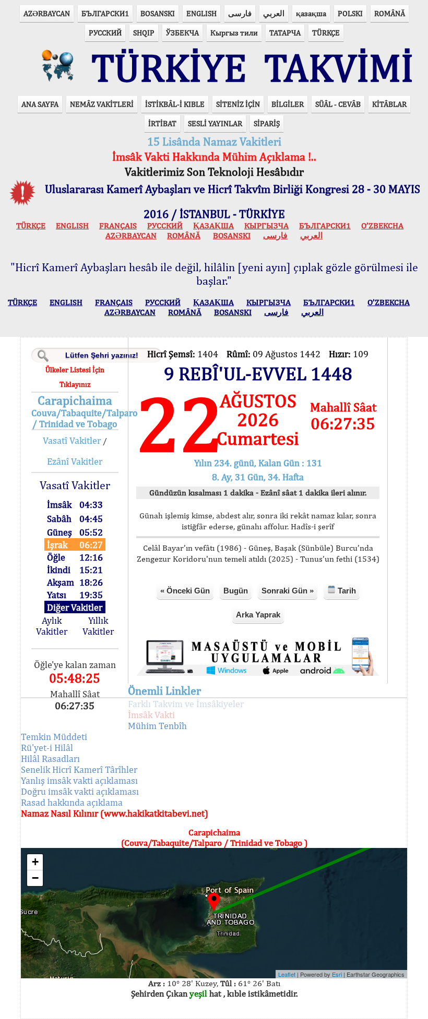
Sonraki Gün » (287, 590)
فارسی (240, 13)
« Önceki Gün (185, 590)
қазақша (311, 13)
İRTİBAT (162, 123)
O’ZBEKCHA (382, 226)
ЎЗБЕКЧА (182, 32)
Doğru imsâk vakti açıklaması (80, 791)
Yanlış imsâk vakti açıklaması (79, 780)
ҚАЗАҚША (213, 226)
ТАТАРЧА (285, 32)
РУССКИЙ (105, 32)
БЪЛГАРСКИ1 (105, 13)
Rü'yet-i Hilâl (47, 747)
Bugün (235, 590)
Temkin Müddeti (54, 736)
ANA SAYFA (39, 104)
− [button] (35, 877)
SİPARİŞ (267, 123)
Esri (337, 974)
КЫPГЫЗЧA (266, 226)
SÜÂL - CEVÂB (338, 104)
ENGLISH (201, 13)
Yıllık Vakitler (98, 626)
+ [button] (35, 861)
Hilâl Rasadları (50, 758)
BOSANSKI (157, 13)
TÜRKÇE (326, 32)
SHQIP (143, 32)
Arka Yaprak (258, 614)
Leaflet (286, 974)
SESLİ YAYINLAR (215, 123)
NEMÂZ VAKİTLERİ (102, 104)
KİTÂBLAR (389, 104)
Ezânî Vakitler (74, 461)
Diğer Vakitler (74, 607)
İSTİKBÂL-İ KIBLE (175, 104)
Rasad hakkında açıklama (72, 802)
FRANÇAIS (118, 226)
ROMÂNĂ (389, 13)
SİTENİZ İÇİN (238, 104)
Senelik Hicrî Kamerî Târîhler (79, 769)
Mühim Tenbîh (157, 725)
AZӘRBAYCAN (46, 13)
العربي (273, 13)
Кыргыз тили (234, 32)
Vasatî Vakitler (72, 440)
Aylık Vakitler (51, 626)
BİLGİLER (287, 104)
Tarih (346, 590)
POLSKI (350, 13)
